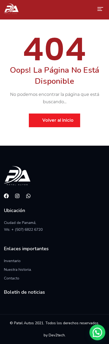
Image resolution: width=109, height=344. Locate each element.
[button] (97, 332)
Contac (10, 278)
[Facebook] (6, 196)
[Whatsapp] (28, 196)
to (17, 278)
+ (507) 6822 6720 (27, 229)
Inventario (12, 260)
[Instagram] (17, 196)
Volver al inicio (57, 120)
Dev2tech (57, 335)
